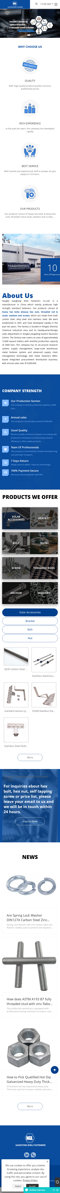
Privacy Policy (30, 1180)
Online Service (37, 1190)
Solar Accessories (30, 612)
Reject (18, 1186)
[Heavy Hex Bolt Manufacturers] (30, 23)
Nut (30, 638)
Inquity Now (30, 821)
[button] (28, 35)
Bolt (30, 629)
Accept (32, 1186)
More (30, 757)
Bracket (30, 621)
